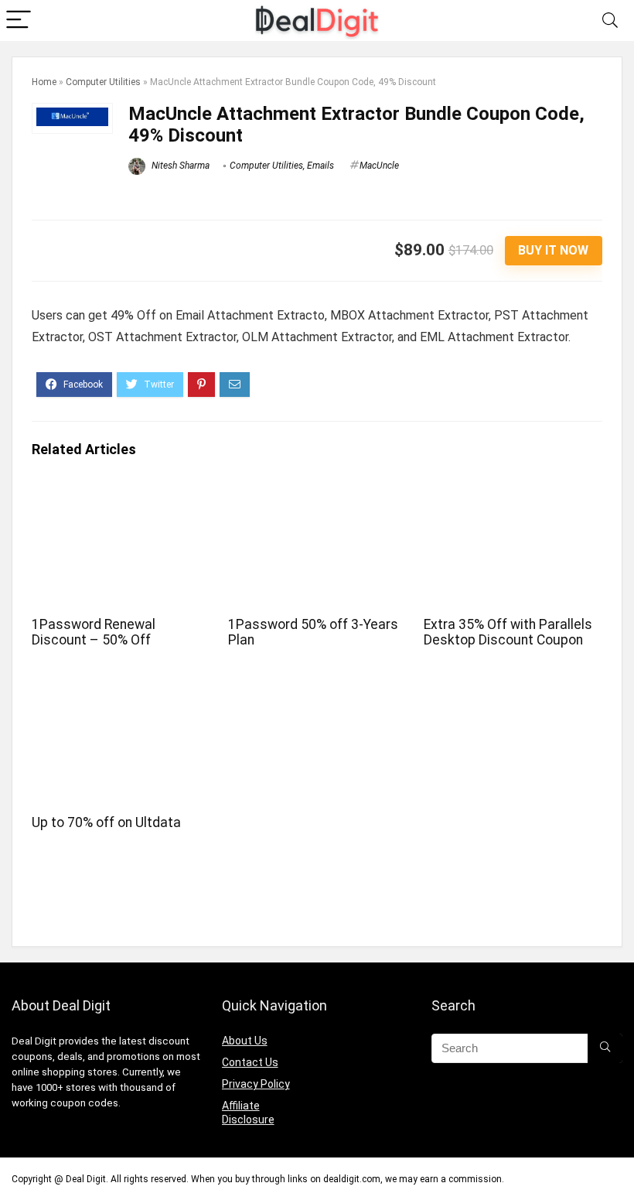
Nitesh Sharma (179, 165)
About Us (245, 1040)
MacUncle (379, 165)
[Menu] (18, 20)
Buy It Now (553, 250)
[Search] (610, 20)
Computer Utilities (103, 82)
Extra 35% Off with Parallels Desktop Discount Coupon (508, 632)
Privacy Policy (256, 1084)
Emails (320, 165)
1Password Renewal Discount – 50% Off (93, 632)
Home (44, 82)
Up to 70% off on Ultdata (106, 822)
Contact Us (250, 1062)
